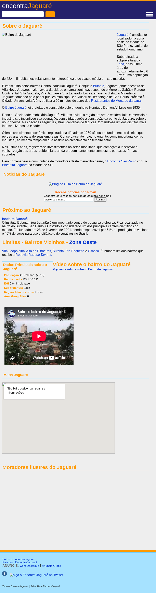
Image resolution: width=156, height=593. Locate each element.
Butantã (98, 86)
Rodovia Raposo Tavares (33, 254)
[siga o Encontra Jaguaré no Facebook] (4, 575)
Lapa (120, 64)
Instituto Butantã (15, 219)
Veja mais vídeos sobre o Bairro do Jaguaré (83, 269)
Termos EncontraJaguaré (15, 586)
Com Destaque (29, 565)
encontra (27, 6)
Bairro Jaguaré (16, 107)
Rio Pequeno (74, 251)
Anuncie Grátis (51, 565)
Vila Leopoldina (13, 251)
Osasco (93, 251)
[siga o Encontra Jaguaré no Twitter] (36, 575)
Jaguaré (123, 34)
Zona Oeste (83, 242)
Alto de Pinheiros (38, 251)
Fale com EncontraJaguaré (19, 562)
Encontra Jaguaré (15, 165)
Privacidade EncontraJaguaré (45, 586)
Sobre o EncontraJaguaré (19, 559)
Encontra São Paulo (121, 161)
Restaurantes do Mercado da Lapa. (116, 100)
